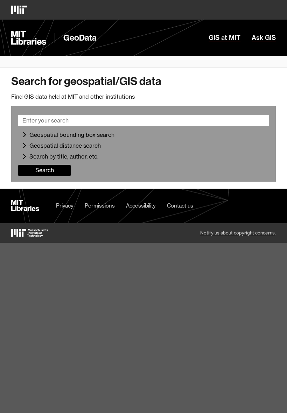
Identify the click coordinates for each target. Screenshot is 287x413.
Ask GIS (264, 38)
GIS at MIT (224, 38)
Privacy (65, 206)
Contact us (180, 206)
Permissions (100, 206)
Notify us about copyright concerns (237, 233)
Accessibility (141, 206)
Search (44, 170)
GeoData (80, 38)
